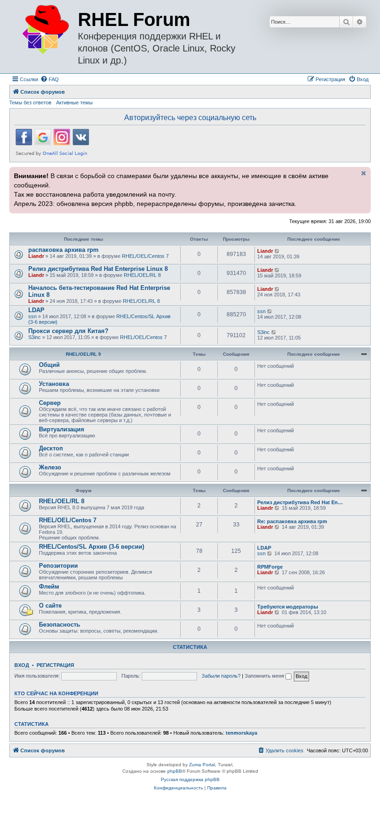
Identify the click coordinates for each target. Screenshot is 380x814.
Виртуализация (61, 429)
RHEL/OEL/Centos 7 (145, 256)
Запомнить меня (265, 676)
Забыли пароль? (221, 676)
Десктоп (51, 448)
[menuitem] (49, 79)
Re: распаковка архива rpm (292, 521)
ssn (32, 316)
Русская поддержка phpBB (190, 779)
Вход (21, 665)
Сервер (50, 402)
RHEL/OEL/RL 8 (142, 275)
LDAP (36, 310)
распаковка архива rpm (63, 249)
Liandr (36, 256)
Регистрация (55, 665)
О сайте (50, 605)
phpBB (174, 771)
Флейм (49, 586)
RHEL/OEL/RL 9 (83, 354)
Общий (49, 364)
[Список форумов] (45, 30)
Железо (50, 467)
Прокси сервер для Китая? (68, 330)
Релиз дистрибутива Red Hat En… (300, 502)
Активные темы (74, 102)
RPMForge (270, 567)
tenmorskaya (241, 733)
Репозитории (58, 565)
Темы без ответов (30, 102)
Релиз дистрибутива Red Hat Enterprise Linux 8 (98, 268)
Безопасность (59, 624)
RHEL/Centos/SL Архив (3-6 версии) (91, 546)
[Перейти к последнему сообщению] (277, 251)
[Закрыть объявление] (363, 173)
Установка (54, 383)
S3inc (34, 337)
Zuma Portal (202, 764)
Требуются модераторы (287, 606)
